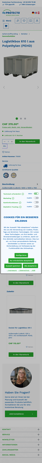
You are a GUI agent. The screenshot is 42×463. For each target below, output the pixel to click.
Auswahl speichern (13, 266)
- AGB (33, 270)
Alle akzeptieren (30, 266)
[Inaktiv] (36, 198)
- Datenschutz (24, 270)
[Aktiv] (36, 194)
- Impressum (12, 270)
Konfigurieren (21, 255)
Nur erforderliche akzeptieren (21, 260)
